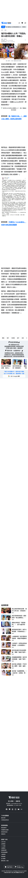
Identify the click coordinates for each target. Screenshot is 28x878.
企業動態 (3, 844)
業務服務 (3, 856)
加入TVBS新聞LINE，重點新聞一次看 (14, 373)
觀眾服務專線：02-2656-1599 (14, 805)
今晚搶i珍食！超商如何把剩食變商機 (14, 355)
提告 (23, 338)
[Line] (9, 809)
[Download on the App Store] (9, 866)
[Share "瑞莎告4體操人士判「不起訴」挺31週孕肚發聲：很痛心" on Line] (22, 22)
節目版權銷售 (4, 852)
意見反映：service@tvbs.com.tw (14, 803)
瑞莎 (8, 338)
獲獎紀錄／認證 (5, 860)
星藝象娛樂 (3, 850)
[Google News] (21, 809)
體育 (5, 30)
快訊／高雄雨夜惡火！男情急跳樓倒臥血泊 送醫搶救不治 (16, 27)
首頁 (2, 30)
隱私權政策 (3, 827)
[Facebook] (6, 809)
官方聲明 (3, 858)
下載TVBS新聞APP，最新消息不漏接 (14, 371)
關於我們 (3, 818)
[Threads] (12, 809)
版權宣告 (3, 834)
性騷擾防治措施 (5, 829)
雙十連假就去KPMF (14, 344)
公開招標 (3, 854)
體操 (3, 338)
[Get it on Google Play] (19, 866)
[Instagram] (15, 809)
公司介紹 (3, 841)
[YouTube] (18, 809)
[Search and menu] (25, 22)
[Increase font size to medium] (19, 23)
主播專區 (3, 848)
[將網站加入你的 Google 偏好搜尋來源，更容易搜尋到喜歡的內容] (14, 376)
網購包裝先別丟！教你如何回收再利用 (14, 356)
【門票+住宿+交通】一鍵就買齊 (14, 348)
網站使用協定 (4, 832)
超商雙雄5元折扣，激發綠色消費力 (14, 353)
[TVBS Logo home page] (6, 23)
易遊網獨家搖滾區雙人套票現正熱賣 (14, 346)
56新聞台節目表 (5, 820)
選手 (18, 338)
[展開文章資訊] (25, 39)
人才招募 (3, 846)
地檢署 (13, 338)
